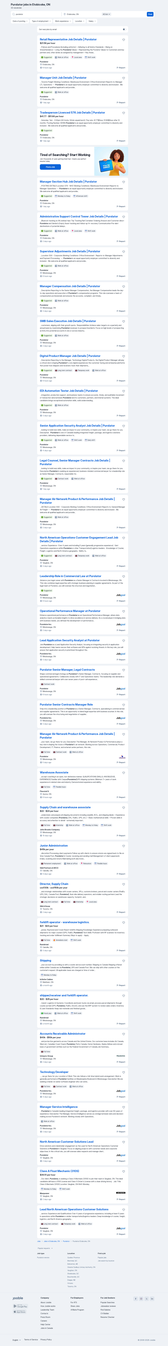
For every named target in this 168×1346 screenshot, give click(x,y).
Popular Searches (108, 1302)
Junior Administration (54, 845)
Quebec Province (73, 1257)
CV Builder (105, 1313)
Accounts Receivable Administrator (62, 1033)
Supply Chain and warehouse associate (65, 807)
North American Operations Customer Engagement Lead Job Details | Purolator (79, 539)
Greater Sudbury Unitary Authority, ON (81, 1267)
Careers (44, 1321)
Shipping (45, 960)
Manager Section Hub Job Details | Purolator (68, 181)
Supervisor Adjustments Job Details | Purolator (70, 251)
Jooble (152, 1340)
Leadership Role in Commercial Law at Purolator (70, 576)
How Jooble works (48, 1306)
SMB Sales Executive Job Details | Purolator (68, 321)
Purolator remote (43, 1257)
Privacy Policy (46, 1339)
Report (122, 68)
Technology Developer (54, 1072)
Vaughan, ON (72, 1270)
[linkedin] (152, 1298)
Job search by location (106, 1261)
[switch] (124, 29)
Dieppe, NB (71, 1280)
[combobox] (17, 1340)
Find (150, 14)
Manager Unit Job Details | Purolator (63, 77)
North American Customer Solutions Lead (66, 1141)
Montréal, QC (72, 1261)
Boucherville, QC (73, 1277)
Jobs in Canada (47, 1328)
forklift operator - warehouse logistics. (64, 922)
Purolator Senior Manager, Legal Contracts (67, 669)
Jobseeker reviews (108, 1306)
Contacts (44, 1313)
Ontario (70, 1283)
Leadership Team (47, 1310)
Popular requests (44, 1248)
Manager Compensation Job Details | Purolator (70, 286)
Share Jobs (75, 1306)
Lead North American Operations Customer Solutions (74, 1209)
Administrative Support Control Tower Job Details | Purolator (79, 216)
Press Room (45, 1317)
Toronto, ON (71, 1286)
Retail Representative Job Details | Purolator (68, 39)
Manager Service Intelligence (59, 1106)
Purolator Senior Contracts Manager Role (66, 704)
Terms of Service (31, 1339)
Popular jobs (102, 1257)
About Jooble (46, 1302)
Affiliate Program (77, 1310)
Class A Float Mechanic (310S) (59, 1171)
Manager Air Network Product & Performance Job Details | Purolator (77, 500)
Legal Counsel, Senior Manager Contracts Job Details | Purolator (75, 462)
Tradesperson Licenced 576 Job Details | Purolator (72, 112)
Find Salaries (105, 1310)
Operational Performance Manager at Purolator (70, 611)
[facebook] (135, 1298)
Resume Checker (107, 1317)
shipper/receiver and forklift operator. (64, 995)
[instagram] (141, 1298)
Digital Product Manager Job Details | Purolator (70, 356)
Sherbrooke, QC (73, 1274)
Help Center (45, 1324)
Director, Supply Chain (54, 884)
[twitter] (146, 1298)
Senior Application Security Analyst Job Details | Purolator (77, 425)
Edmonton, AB (72, 1264)
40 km (105, 14)
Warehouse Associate (54, 772)
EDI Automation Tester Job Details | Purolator (69, 390)
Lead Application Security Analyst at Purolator (70, 640)
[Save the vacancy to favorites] (123, 39)
